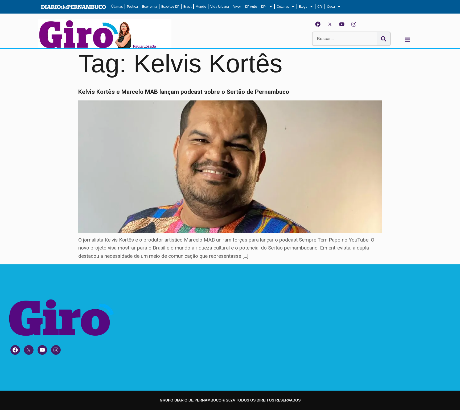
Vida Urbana (219, 7)
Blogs (303, 7)
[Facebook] (318, 24)
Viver (237, 7)
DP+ (263, 7)
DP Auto (251, 7)
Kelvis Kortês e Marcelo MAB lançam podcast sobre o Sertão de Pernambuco (183, 91)
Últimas (117, 7)
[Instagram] (353, 24)
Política (132, 7)
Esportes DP (170, 7)
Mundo (201, 7)
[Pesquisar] (383, 38)
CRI (320, 7)
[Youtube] (341, 24)
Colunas (283, 7)
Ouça (331, 7)
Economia (149, 7)
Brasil (187, 7)
